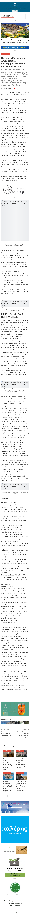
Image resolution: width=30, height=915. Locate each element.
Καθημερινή (8, 719)
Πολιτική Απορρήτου (15, 905)
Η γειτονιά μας (6, 54)
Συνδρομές (11, 903)
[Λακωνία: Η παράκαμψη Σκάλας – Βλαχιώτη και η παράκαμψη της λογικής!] (21, 753)
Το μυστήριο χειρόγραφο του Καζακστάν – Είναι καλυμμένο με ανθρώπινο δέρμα (6, 735)
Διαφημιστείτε (21, 901)
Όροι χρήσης (12, 901)
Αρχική (6, 901)
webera (17, 912)
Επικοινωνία (18, 903)
